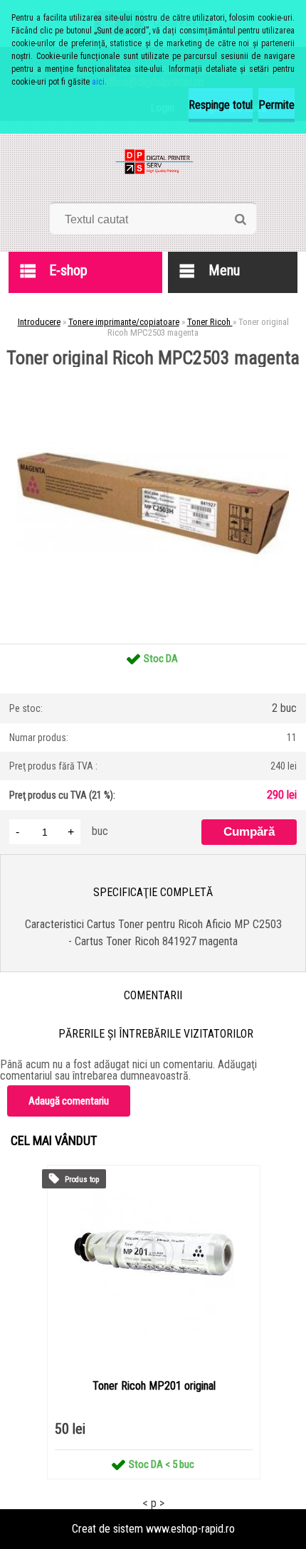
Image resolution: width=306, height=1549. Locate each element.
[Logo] (153, 166)
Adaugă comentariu (68, 1101)
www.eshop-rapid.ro (190, 1528)
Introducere (39, 321)
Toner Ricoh (210, 321)
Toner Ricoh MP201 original (154, 1386)
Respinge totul (221, 105)
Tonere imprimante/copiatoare (123, 321)
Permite (276, 105)
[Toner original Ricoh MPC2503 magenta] (153, 372)
